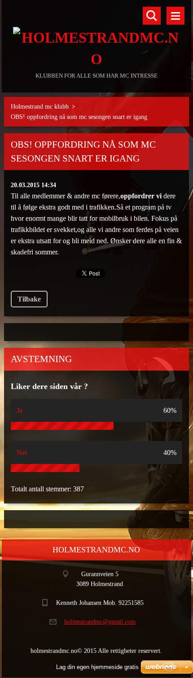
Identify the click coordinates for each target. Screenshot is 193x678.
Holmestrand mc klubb (40, 106)
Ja (19, 410)
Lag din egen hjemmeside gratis (97, 667)
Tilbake (29, 299)
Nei (22, 452)
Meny (175, 16)
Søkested (152, 16)
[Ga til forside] (96, 35)
